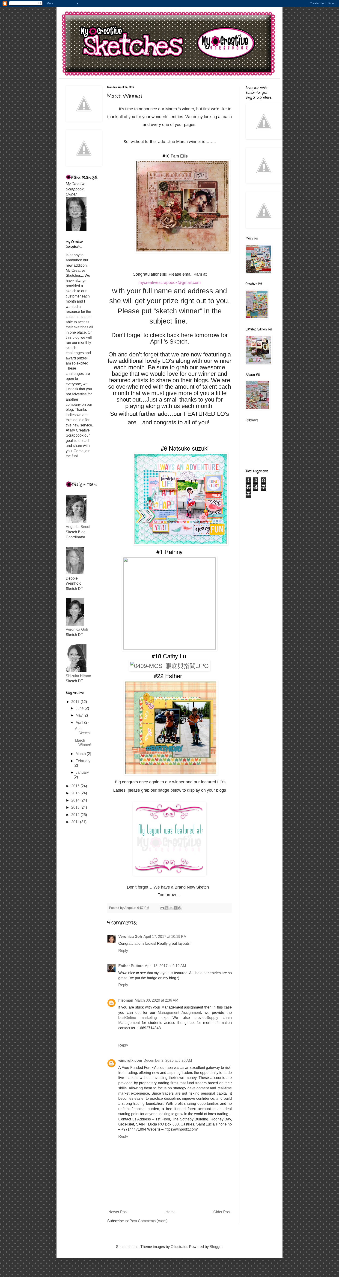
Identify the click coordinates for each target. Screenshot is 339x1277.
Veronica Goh (130, 937)
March (81, 754)
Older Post (222, 1212)
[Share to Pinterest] (179, 908)
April (80, 722)
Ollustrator (179, 1247)
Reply (123, 951)
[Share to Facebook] (175, 908)
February (83, 761)
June (80, 708)
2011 (75, 822)
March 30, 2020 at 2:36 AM (156, 1000)
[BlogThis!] (166, 908)
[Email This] (162, 908)
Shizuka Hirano (78, 676)
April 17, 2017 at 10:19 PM (165, 937)
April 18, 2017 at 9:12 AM (165, 966)
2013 (75, 807)
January (82, 772)
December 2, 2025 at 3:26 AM (167, 1060)
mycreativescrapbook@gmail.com (169, 282)
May (79, 715)
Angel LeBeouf (78, 527)
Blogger (216, 1247)
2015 (75, 793)
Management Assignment (179, 1013)
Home (170, 1212)
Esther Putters (130, 966)
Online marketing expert (148, 1018)
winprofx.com (130, 1060)
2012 (75, 815)
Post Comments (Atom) (148, 1221)
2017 (75, 702)
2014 (75, 800)
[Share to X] (171, 908)
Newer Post (118, 1212)
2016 (75, 786)
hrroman (125, 1000)
